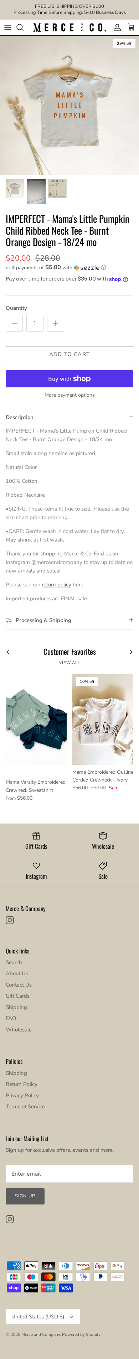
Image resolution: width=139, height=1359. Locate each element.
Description (20, 417)
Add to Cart (69, 354)
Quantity (16, 308)
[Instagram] (10, 920)
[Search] (23, 27)
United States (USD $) (38, 1316)
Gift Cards (18, 995)
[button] (69, 267)
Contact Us (19, 984)
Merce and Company (40, 1334)
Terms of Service (25, 1106)
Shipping (16, 1007)
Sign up (25, 1196)
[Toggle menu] (8, 27)
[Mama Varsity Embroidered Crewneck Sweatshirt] (36, 719)
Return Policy (21, 1084)
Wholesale (19, 1029)
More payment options (70, 395)
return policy (56, 584)
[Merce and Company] (69, 27)
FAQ (11, 1018)
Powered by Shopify (81, 1334)
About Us (17, 973)
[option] (69, 105)
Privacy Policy (22, 1095)
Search (14, 962)
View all (69, 662)
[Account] (115, 27)
